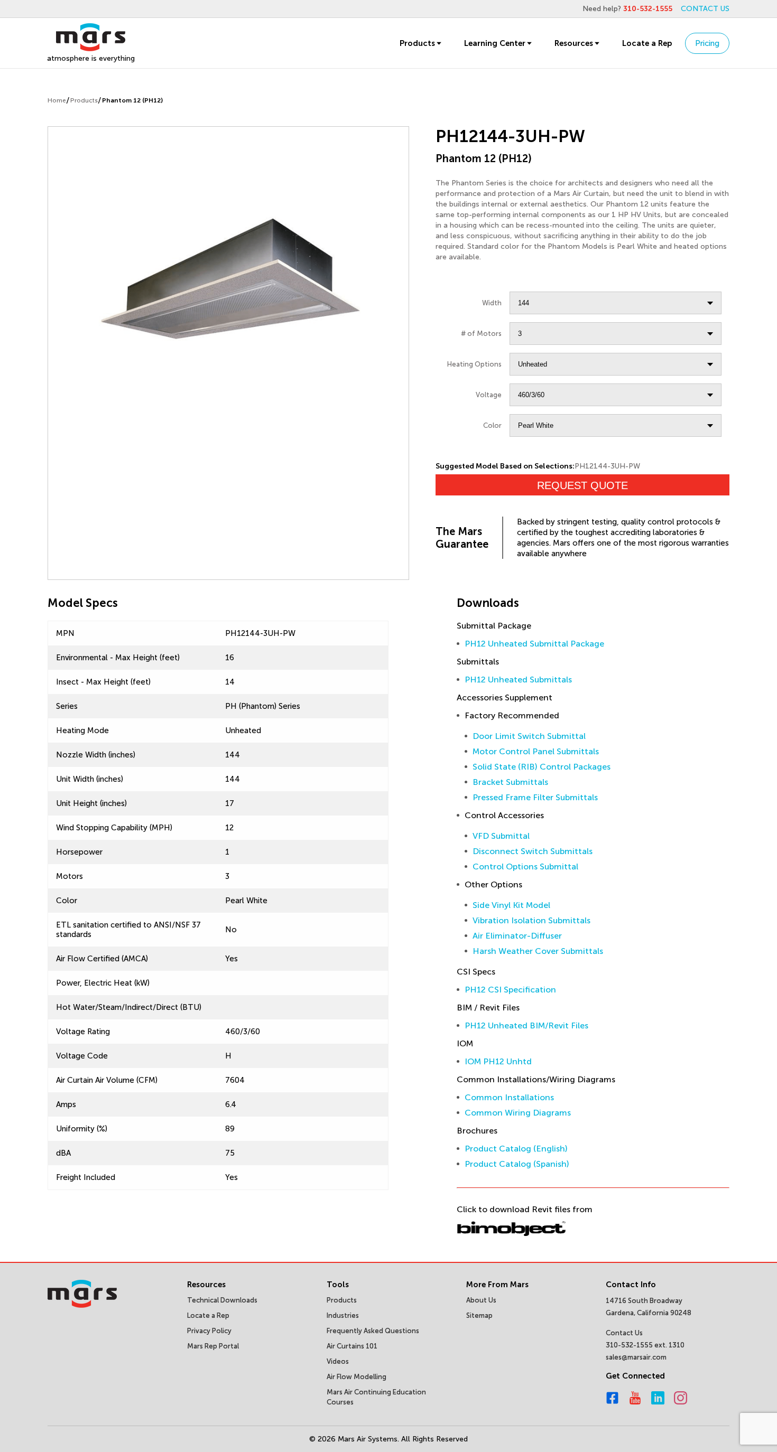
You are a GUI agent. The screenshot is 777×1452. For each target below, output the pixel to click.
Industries (343, 1315)
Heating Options (474, 364)
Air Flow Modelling (356, 1377)
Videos (338, 1361)
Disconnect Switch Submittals (533, 851)
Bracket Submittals (510, 782)
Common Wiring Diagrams (518, 1113)
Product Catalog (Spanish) (517, 1164)
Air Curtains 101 (352, 1346)
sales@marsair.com (636, 1357)
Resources (573, 43)
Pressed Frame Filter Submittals (535, 797)
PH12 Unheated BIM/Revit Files (526, 1025)
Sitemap (479, 1315)
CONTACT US (705, 8)
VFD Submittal (501, 836)
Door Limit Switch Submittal (529, 736)
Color (492, 425)
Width (492, 303)
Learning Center (494, 43)
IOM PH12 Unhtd (498, 1061)
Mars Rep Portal (213, 1346)
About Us (481, 1300)
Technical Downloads (222, 1300)
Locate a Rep (647, 43)
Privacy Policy (209, 1331)
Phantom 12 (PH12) (132, 100)
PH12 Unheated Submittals (518, 680)
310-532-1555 (647, 8)
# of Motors (481, 334)
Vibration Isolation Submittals (531, 920)
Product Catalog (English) (516, 1149)
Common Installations (509, 1097)
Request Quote (582, 485)
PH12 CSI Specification (510, 990)
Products (417, 43)
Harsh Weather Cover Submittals (538, 951)
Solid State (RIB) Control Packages (541, 767)
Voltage (489, 395)
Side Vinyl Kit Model (511, 905)
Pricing (707, 43)
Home (57, 100)
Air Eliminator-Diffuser (517, 936)
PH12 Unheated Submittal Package (534, 644)
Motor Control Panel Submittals (536, 751)
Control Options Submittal (525, 866)
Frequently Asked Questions (373, 1331)
